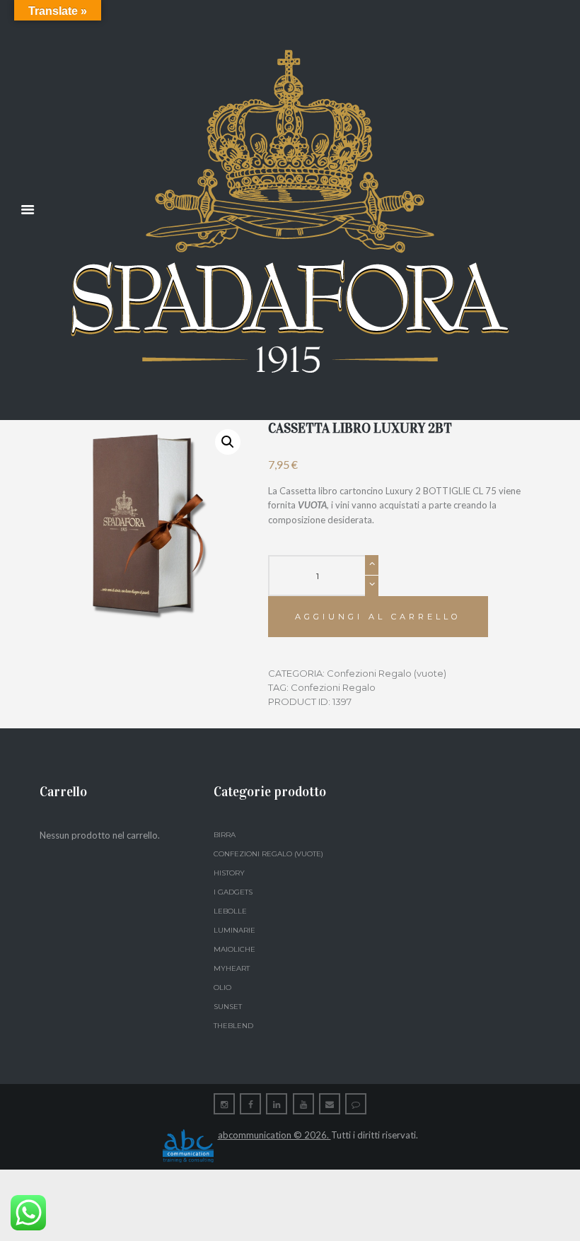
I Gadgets (233, 892)
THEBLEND (233, 1025)
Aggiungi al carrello (377, 617)
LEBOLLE (230, 911)
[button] (227, 442)
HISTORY (229, 873)
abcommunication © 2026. (274, 1135)
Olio (222, 987)
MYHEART (232, 968)
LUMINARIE (234, 930)
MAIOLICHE (234, 949)
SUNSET (228, 1006)
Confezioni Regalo (333, 687)
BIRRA (225, 834)
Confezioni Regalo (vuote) (386, 673)
